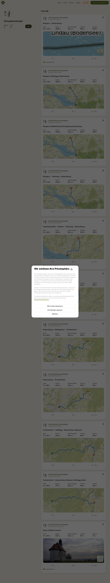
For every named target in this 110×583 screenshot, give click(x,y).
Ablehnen (55, 314)
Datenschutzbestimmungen (41, 299)
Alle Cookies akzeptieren (55, 306)
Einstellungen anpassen (55, 310)
